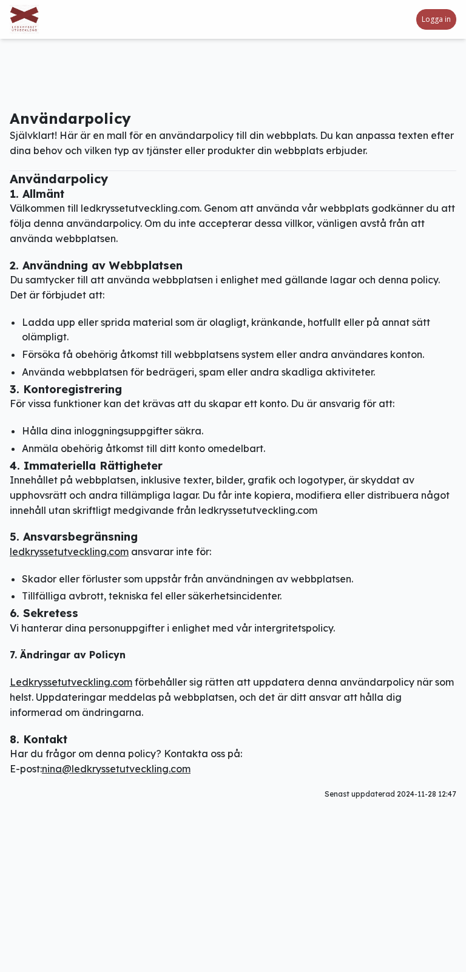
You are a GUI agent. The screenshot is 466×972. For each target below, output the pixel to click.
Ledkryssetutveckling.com (71, 682)
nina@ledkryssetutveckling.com (116, 769)
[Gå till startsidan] (39, 19)
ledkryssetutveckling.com (69, 551)
